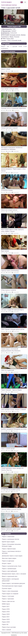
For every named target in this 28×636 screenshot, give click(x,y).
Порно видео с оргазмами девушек (13, 583)
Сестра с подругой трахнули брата (12, 309)
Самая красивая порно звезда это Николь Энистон (12, 469)
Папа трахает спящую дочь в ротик (12, 329)
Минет (11, 36)
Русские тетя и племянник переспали (13, 108)
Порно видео (6, 2)
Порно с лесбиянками (9, 568)
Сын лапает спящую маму (9, 88)
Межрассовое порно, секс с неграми (14, 574)
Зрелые (23, 35)
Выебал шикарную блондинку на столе (14, 429)
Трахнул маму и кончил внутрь (11, 509)
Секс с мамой (6, 629)
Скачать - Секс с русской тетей (11, 40)
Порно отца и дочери (9, 627)
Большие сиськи (15, 35)
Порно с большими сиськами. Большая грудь (11, 545)
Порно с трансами (8, 599)
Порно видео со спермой (10, 593)
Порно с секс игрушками (10, 591)
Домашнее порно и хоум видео (12, 556)
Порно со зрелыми (8, 561)
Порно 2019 (5, 611)
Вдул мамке (5, 251)
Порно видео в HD (14, 26)
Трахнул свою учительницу (10, 270)
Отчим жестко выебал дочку (10, 489)
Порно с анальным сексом (10, 539)
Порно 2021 (5, 617)
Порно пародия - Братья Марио (11, 390)
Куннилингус (5, 36)
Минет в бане (5, 69)
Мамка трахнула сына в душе (11, 529)
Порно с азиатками (8, 536)
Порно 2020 (10, 38)
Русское (16, 36)
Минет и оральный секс (9, 576)
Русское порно (6, 588)
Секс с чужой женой (7, 448)
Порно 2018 (5, 609)
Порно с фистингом (8, 601)
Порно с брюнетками (9, 549)
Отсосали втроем (7, 190)
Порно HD (5, 624)
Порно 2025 (6, 619)
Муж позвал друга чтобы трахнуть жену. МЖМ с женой (12, 230)
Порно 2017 (5, 606)
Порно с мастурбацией (9, 571)
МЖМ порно (6, 604)
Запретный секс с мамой (9, 128)
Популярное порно (9, 5)
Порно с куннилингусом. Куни (11, 566)
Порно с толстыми (8, 596)
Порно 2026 (6, 622)
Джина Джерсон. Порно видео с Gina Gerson (13, 170)
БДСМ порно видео (8, 541)
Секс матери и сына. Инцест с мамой (13, 409)
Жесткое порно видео (9, 558)
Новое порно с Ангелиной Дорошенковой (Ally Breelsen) (10, 350)
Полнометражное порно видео (12, 586)
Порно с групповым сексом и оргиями (11, 552)
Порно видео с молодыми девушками (10, 580)
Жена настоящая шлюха (9, 210)
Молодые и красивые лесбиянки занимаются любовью (11, 148)
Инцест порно (6, 563)
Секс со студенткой (7, 370)
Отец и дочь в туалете (8, 290)
